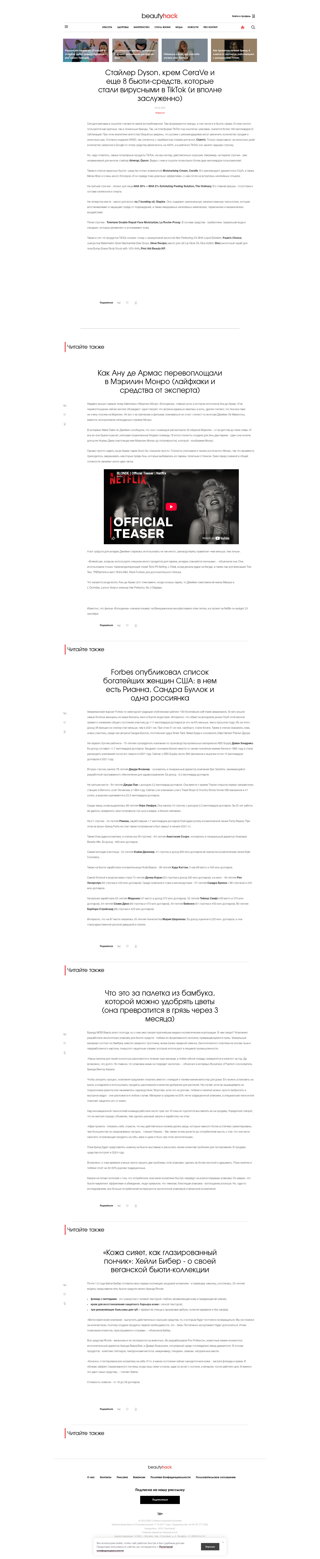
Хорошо (210, 1546)
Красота (107, 27)
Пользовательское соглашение (216, 1477)
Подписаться (160, 1500)
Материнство (142, 27)
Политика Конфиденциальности (170, 1477)
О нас (91, 1477)
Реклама (122, 1477)
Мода (179, 27)
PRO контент (211, 27)
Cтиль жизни (162, 27)
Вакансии (139, 1477)
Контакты (105, 1477)
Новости (193, 27)
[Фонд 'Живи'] (243, 27)
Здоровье (123, 27)
